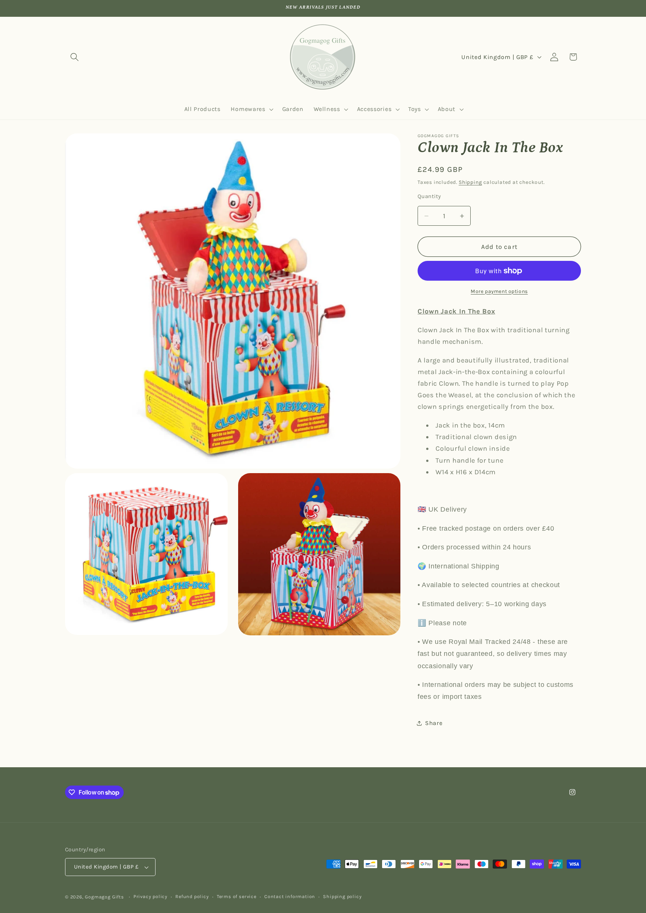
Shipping (470, 182)
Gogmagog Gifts (104, 897)
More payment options (499, 291)
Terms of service (236, 897)
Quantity (429, 196)
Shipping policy (342, 897)
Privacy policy (150, 897)
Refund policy (192, 897)
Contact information (289, 897)
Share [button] (433, 723)
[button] (74, 57)
